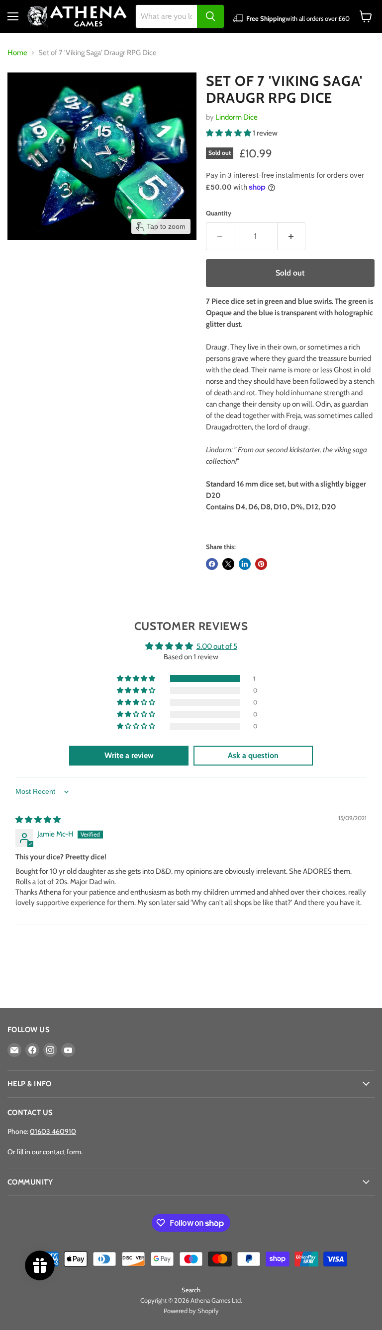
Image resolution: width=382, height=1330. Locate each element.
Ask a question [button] (253, 755)
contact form (62, 1151)
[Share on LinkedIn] (245, 564)
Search (191, 1290)
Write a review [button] (129, 755)
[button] (229, 133)
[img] (38, 819)
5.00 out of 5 (216, 646)
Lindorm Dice (236, 117)
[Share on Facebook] (212, 564)
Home (17, 53)
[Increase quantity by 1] (291, 236)
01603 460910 (53, 1131)
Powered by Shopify (191, 1311)
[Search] (210, 16)
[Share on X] (228, 564)
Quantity (218, 213)
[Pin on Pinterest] (261, 564)
